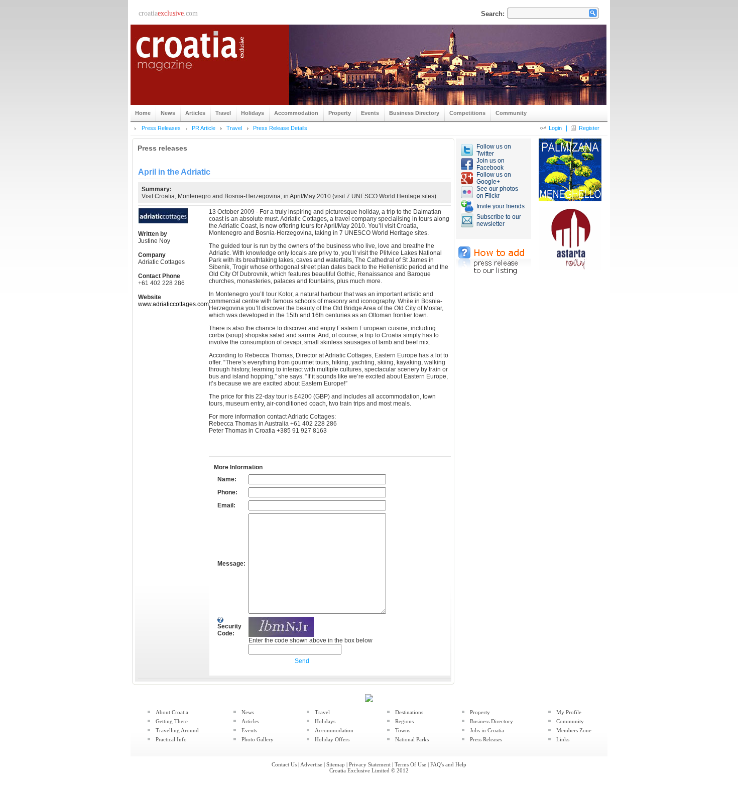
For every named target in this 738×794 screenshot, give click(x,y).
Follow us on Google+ (493, 178)
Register (589, 128)
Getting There (172, 721)
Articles (250, 721)
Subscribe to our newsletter (498, 220)
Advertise (311, 764)
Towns (402, 730)
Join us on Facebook (490, 164)
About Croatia (172, 712)
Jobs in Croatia (487, 730)
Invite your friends (500, 206)
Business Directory (491, 721)
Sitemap (335, 764)
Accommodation (334, 730)
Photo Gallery (257, 739)
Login (555, 128)
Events (249, 730)
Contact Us (284, 764)
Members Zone (573, 730)
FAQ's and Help (448, 764)
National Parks (412, 739)
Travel (234, 128)
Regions (404, 721)
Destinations (409, 712)
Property (480, 712)
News (247, 712)
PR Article (203, 128)
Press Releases (161, 128)
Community (570, 721)
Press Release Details (280, 128)
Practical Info (171, 739)
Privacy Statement (370, 764)
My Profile (568, 712)
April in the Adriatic (174, 172)
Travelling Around (177, 730)
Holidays (325, 721)
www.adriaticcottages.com (173, 304)
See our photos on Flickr (497, 192)
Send (302, 661)
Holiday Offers (332, 739)
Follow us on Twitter (493, 150)
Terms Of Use (410, 764)
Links (562, 739)
